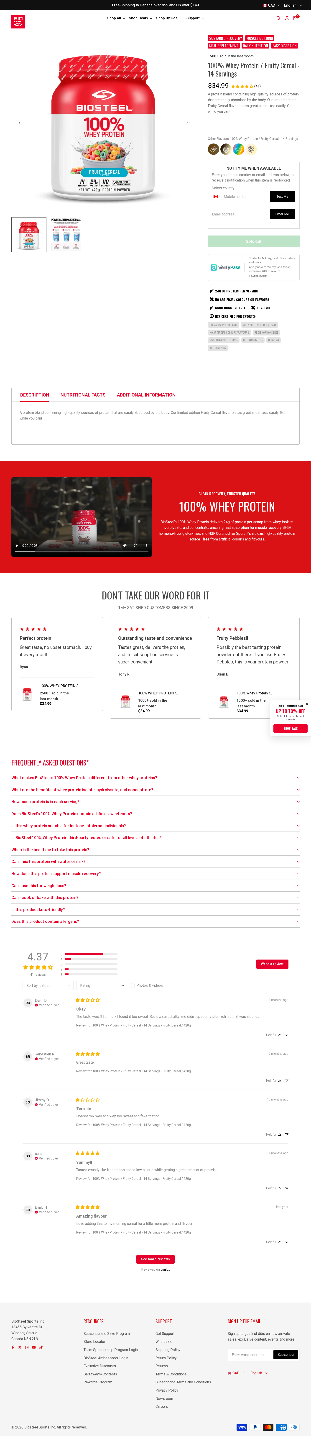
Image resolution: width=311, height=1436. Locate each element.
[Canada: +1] (217, 196)
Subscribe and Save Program (107, 1333)
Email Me (282, 214)
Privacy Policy (167, 1390)
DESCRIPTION (34, 395)
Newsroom (164, 1398)
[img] (47, 1005)
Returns (162, 1366)
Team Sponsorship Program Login (111, 1350)
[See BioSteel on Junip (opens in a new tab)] (165, 1270)
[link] (246, 86)
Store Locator (94, 1341)
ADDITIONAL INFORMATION (146, 395)
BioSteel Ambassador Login (106, 1358)
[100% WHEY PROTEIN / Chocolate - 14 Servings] (213, 149)
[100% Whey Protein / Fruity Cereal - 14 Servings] (238, 149)
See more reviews (155, 1259)
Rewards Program (98, 1382)
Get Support (165, 1333)
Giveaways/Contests (100, 1374)
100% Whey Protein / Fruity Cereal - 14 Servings (258, 693)
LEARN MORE (258, 276)
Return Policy (166, 1358)
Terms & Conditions (171, 1374)
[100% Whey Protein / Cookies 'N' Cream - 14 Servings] (226, 149)
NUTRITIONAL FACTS (83, 395)
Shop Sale (290, 728)
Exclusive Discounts (100, 1366)
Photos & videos (149, 985)
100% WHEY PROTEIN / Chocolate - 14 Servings (59, 686)
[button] (89, 954)
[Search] (279, 18)
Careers (162, 1406)
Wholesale (164, 1341)
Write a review (272, 964)
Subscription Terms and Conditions (183, 1382)
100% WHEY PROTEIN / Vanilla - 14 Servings (157, 693)
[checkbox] (155, 985)
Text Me (282, 197)
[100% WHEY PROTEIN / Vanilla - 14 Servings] (251, 149)
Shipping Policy (168, 1350)
